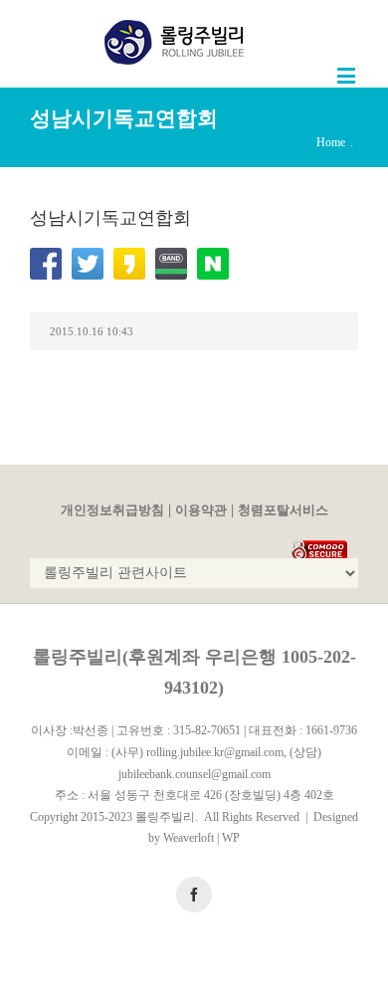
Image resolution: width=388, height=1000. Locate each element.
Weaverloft (188, 838)
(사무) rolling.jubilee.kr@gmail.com (197, 752)
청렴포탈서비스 (283, 510)
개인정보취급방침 (112, 510)
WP (231, 838)
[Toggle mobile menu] (347, 75)
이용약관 (201, 510)
